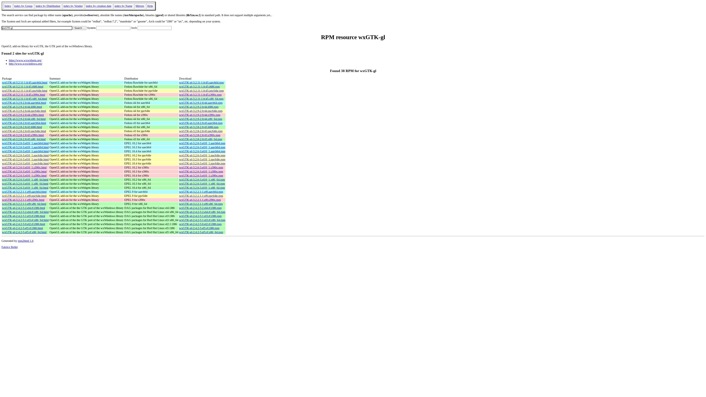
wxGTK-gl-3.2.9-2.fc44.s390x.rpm (199, 115)
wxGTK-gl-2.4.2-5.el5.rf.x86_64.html (24, 232)
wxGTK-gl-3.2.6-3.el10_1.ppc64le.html (25, 155)
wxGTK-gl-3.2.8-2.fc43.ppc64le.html (24, 131)
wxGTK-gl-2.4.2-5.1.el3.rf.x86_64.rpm (202, 220)
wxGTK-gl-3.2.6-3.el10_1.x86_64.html (25, 179)
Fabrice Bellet (9, 247)
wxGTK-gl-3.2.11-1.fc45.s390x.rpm (200, 94)
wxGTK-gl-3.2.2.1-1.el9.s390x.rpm (200, 199)
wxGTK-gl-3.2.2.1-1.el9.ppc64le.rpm (201, 195)
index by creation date (98, 6)
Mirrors (140, 6)
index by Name (123, 6)
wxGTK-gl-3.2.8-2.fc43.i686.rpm (198, 127)
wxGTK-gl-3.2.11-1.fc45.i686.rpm (199, 86)
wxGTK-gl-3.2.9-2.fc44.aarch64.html (24, 102)
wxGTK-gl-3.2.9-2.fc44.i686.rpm (198, 106)
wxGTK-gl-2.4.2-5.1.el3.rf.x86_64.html (25, 220)
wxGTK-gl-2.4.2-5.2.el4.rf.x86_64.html (25, 212)
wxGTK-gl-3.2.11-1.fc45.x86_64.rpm (201, 98)
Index (7, 6)
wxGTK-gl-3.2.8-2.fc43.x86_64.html (24, 139)
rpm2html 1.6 (25, 240)
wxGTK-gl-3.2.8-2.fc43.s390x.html (23, 135)
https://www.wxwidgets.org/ (25, 60)
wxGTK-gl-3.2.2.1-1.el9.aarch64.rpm (201, 191)
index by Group (23, 6)
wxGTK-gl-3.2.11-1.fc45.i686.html (22, 86)
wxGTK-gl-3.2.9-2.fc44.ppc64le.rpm (200, 110)
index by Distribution (48, 6)
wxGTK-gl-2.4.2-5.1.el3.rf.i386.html (23, 216)
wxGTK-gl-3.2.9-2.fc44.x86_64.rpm (200, 119)
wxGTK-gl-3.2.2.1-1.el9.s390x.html (23, 199)
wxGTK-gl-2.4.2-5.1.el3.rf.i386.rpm (200, 216)
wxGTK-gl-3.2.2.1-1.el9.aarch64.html (24, 191)
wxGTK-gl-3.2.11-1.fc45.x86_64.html (24, 98)
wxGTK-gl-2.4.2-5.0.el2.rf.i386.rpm (200, 224)
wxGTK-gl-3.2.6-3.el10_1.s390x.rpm (201, 167)
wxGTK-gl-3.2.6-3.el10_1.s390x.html (24, 167)
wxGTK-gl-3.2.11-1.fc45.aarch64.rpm (201, 82)
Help (150, 6)
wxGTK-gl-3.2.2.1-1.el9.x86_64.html (24, 203)
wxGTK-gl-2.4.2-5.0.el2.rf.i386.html (23, 224)
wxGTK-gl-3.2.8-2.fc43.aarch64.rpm (200, 123)
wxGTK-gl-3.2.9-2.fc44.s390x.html (23, 115)
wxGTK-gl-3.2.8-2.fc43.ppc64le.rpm (200, 131)
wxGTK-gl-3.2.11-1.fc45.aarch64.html (24, 82)
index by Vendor (73, 6)
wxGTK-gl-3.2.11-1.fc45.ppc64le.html (24, 90)
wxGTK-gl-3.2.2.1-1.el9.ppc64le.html (24, 195)
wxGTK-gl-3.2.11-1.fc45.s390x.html (23, 94)
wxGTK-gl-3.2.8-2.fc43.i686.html (22, 127)
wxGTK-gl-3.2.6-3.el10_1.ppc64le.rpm (202, 155)
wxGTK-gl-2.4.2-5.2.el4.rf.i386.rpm (200, 208)
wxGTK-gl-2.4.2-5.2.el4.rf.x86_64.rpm (202, 212)
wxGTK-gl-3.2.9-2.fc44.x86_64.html (24, 119)
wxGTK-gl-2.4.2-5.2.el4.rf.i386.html (23, 208)
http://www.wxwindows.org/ (25, 63)
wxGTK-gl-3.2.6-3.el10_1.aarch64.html (25, 143)
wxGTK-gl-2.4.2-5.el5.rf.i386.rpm (199, 228)
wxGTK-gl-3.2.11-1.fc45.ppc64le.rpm (201, 90)
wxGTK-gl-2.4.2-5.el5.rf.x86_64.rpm (201, 232)
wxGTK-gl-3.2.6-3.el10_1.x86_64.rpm (202, 179)
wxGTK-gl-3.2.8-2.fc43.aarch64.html (24, 123)
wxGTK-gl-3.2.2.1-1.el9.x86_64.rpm (201, 203)
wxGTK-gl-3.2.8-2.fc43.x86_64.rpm (200, 139)
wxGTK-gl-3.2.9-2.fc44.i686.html (22, 106)
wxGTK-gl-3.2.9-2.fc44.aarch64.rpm (200, 102)
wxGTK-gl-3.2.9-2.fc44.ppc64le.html (24, 110)
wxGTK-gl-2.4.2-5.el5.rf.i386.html (22, 228)
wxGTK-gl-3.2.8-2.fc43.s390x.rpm (199, 135)
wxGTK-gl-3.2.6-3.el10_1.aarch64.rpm (202, 143)
